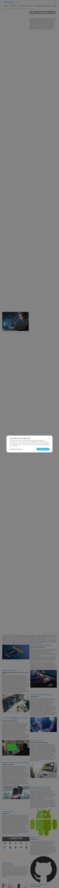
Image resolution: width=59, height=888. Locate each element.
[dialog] (29, 444)
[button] (16, 449)
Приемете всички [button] (43, 449)
